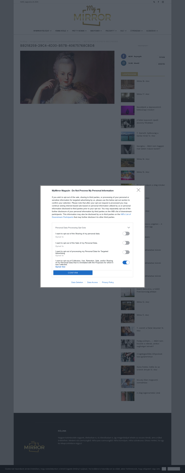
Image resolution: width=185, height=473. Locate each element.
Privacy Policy (108, 282)
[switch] (126, 233)
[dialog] (92, 236)
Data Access (92, 282)
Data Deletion (77, 282)
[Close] (139, 190)
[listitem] (92, 227)
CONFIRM (73, 273)
